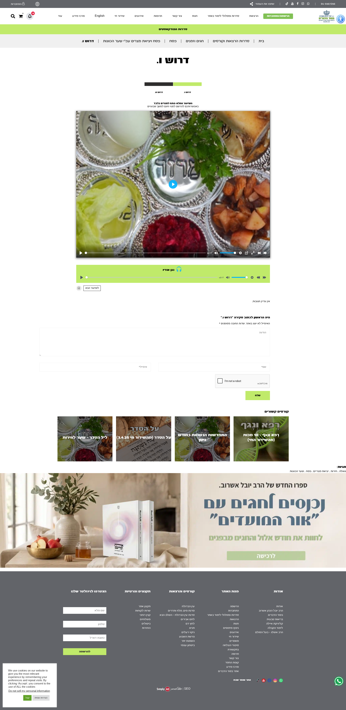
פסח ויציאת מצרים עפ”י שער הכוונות (131, 41)
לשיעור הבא (92, 288)
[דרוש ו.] (187, 84)
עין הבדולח (188, 606)
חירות (334, 471)
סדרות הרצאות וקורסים (231, 41)
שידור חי (120, 15)
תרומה (235, 653)
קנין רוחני (145, 614)
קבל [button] (27, 697)
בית (261, 41)
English (100, 15)
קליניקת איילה (274, 623)
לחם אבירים (188, 619)
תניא (192, 627)
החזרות (146, 627)
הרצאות (253, 15)
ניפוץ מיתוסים (231, 627)
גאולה (342, 471)
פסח (173, 41)
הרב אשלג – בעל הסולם (269, 632)
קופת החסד (232, 662)
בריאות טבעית (275, 619)
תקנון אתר (144, 606)
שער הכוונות (297, 471)
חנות (195, 15)
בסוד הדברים (275, 614)
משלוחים (145, 619)
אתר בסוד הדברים (228, 671)
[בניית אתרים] (169, 689)
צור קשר (177, 15)
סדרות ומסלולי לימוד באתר (223, 15)
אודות (279, 606)
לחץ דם (190, 623)
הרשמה (234, 606)
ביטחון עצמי (188, 645)
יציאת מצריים (321, 471)
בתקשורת (233, 649)
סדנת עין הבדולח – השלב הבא (177, 614)
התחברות (233, 610)
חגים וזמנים (195, 41)
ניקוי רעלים (188, 632)
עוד (60, 15)
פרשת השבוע (187, 636)
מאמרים (234, 640)
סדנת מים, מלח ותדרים (181, 610)
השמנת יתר (188, 640)
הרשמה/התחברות (278, 15)
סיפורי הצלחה (231, 645)
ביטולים (146, 623)
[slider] (145, 253)
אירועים (139, 15)
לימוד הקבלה (275, 627)
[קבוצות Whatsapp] (308, 4)
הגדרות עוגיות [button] (41, 697)
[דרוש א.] (159, 84)
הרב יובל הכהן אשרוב (271, 610)
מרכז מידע (78, 15)
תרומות (158, 15)
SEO (187, 688)
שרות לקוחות (142, 610)
